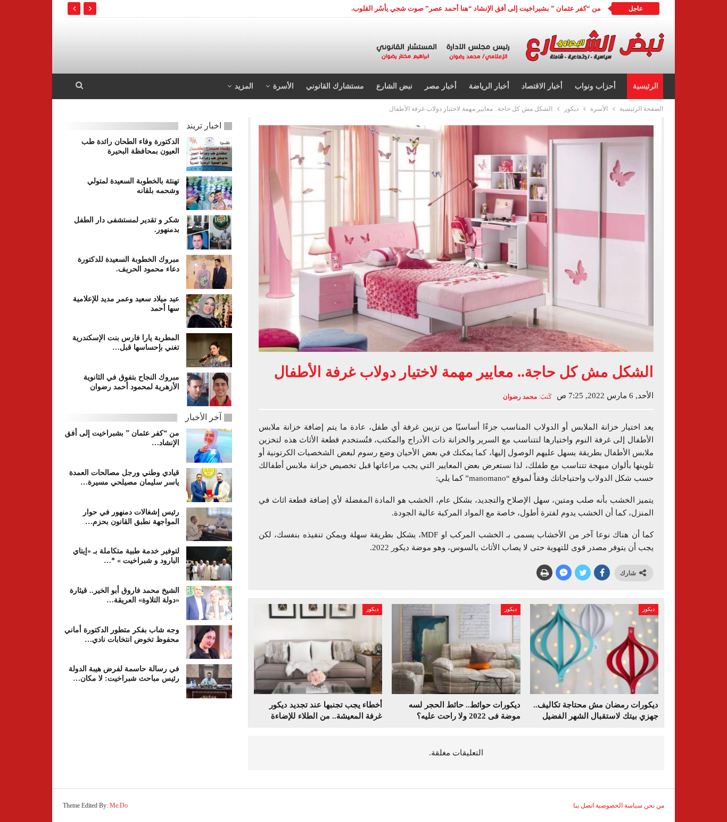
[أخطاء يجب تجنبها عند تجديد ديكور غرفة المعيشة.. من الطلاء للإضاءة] (318, 649)
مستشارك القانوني (335, 86)
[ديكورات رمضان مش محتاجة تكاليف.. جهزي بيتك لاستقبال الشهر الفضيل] (594, 649)
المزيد (244, 86)
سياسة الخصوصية (619, 805)
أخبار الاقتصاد (542, 86)
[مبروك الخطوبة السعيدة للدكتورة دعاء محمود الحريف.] (209, 272)
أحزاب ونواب (595, 86)
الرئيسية (645, 86)
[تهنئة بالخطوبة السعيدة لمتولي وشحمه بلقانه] (209, 193)
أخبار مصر (441, 86)
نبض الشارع (394, 86)
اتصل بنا (583, 805)
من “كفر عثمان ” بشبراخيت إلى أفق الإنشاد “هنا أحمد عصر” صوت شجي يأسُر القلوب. (476, 8)
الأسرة (283, 86)
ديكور (648, 609)
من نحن (654, 805)
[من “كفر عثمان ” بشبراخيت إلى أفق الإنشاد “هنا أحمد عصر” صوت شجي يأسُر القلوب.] (209, 446)
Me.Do (119, 805)
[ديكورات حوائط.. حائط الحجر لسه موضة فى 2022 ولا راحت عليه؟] (456, 649)
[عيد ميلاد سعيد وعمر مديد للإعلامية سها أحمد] (209, 311)
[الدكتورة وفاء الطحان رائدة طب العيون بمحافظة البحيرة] (209, 154)
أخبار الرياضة (489, 86)
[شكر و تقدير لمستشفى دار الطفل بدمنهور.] (209, 232)
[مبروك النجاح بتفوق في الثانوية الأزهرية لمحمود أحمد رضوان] (209, 390)
